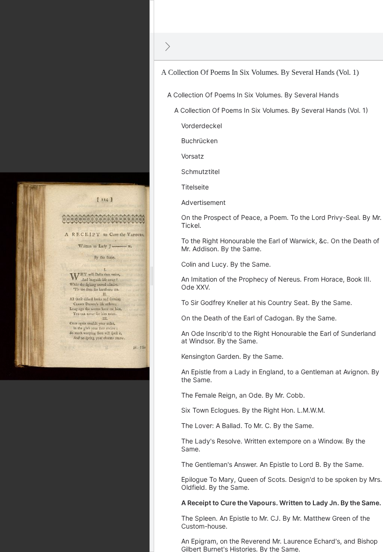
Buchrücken (199, 141)
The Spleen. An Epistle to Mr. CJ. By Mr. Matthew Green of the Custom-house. (275, 522)
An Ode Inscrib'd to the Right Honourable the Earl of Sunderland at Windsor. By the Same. (278, 337)
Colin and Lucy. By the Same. (226, 264)
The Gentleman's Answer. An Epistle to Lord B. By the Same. (272, 464)
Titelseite (195, 187)
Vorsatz (192, 156)
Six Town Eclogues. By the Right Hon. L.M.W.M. (253, 410)
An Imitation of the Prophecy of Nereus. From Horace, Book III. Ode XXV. (276, 283)
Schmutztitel (200, 171)
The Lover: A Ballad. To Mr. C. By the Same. (247, 425)
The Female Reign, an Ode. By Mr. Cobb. (243, 395)
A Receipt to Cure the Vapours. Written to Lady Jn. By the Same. (281, 503)
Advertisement (203, 202)
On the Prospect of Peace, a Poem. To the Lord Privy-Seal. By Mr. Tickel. (281, 221)
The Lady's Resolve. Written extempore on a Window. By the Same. (273, 445)
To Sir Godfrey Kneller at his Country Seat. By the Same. (266, 302)
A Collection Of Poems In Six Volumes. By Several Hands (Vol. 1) (271, 110)
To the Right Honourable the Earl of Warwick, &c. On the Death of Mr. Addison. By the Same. (280, 245)
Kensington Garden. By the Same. (232, 356)
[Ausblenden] (167, 46)
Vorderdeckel (201, 126)
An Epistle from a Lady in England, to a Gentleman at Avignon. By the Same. (280, 376)
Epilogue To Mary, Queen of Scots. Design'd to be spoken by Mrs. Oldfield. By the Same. (281, 483)
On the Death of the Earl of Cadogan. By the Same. (259, 318)
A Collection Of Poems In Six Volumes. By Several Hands (253, 95)
